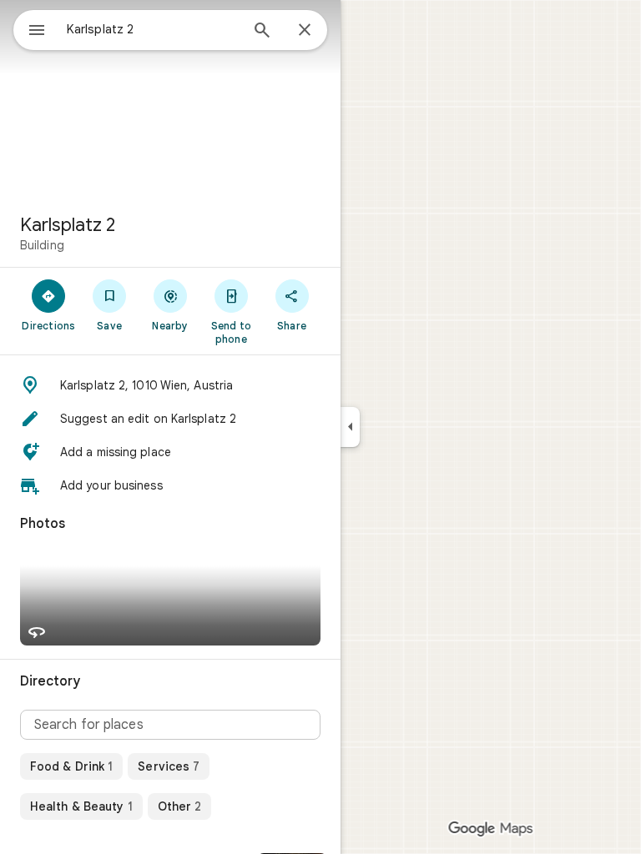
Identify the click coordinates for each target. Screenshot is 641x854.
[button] (170, 385)
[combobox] (153, 29)
